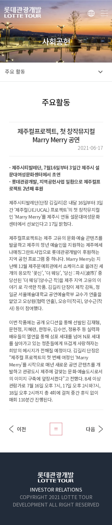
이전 (21, 429)
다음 (90, 429)
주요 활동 (15, 71)
